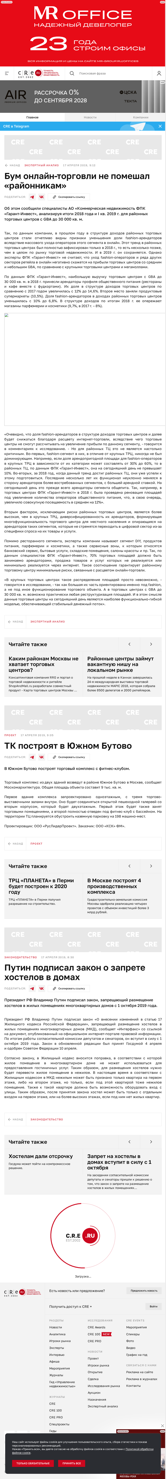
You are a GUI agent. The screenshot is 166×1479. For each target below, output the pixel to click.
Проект (10, 735)
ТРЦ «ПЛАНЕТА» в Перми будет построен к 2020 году (41, 886)
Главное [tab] (32, 117)
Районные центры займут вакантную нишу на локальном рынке (120, 664)
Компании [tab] (140, 117)
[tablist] (83, 117)
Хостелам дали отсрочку (41, 1156)
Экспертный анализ (41, 165)
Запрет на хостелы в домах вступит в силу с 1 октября (119, 1161)
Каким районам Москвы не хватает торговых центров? (43, 664)
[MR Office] (83, 33)
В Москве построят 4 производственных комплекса (114, 886)
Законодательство (20, 957)
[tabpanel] (83, 702)
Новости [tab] (90, 117)
